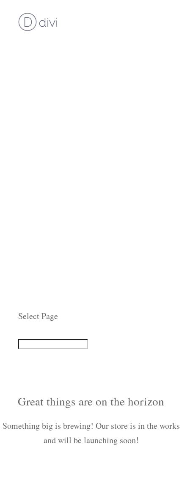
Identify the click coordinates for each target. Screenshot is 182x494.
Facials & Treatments (55, 56)
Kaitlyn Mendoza (48, 215)
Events (29, 258)
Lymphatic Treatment (55, 71)
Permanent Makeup (51, 85)
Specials (32, 172)
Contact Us (37, 301)
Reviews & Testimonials (60, 244)
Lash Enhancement (50, 114)
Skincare (33, 143)
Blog (26, 272)
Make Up (34, 157)
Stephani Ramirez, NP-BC (63, 229)
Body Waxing (41, 99)
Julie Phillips (40, 200)
